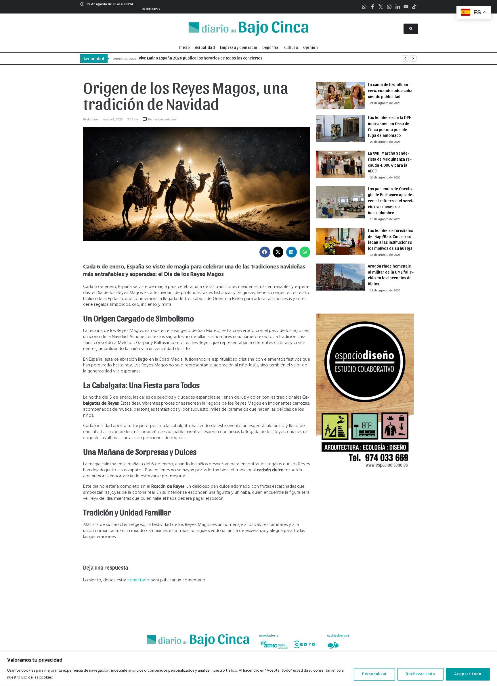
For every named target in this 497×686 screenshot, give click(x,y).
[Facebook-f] (372, 6)
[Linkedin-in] (397, 6)
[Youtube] (406, 6)
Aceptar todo (467, 674)
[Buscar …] (411, 29)
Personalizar (374, 674)
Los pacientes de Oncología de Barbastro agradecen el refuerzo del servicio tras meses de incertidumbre (391, 200)
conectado (138, 580)
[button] (150, 8)
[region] (248, 669)
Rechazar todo (420, 674)
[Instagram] (389, 6)
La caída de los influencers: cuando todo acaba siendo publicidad (390, 90)
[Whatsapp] (364, 6)
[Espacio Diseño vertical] (365, 472)
